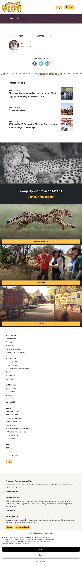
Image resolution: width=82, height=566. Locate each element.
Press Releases (12, 455)
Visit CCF (9, 399)
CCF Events (10, 392)
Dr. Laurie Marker (12, 365)
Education (9, 346)
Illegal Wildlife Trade (13, 422)
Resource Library (41, 241)
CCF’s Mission (11, 362)
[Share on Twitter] (41, 63)
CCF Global (10, 379)
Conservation (11, 339)
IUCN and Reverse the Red (16, 432)
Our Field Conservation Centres (17, 369)
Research (9, 342)
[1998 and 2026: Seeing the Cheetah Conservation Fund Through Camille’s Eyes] (67, 124)
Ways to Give (11, 388)
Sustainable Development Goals (18, 428)
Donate (69, 7)
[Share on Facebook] (34, 63)
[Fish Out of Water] (67, 109)
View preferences (41, 561)
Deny (41, 555)
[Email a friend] (47, 63)
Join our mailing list (41, 197)
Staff (8, 372)
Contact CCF (10, 402)
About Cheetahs (12, 415)
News (11, 19)
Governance (10, 375)
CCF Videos (10, 439)
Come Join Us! (12, 492)
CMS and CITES (12, 435)
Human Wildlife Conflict (14, 418)
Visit (41, 323)
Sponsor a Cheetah (22, 527)
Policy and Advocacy (13, 349)
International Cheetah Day (15, 352)
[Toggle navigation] (78, 7)
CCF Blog (21, 19)
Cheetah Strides (12, 452)
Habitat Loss (11, 425)
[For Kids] (59, 7)
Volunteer (41, 282)
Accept (41, 549)
